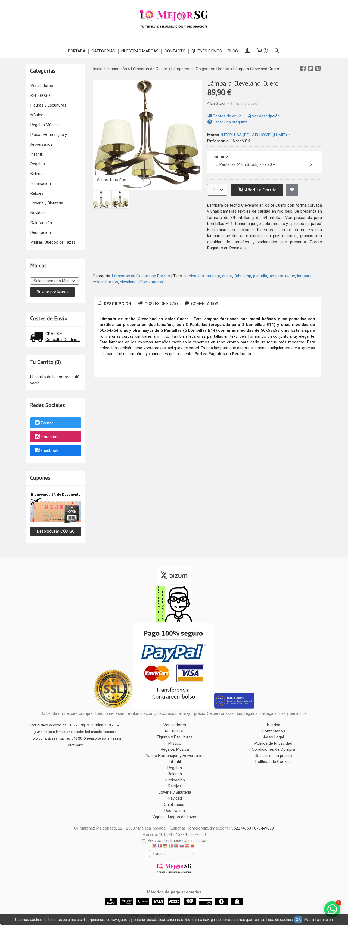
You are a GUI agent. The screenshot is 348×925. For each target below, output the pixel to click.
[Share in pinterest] (318, 68)
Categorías (103, 51)
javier (38, 732)
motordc (36, 738)
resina (116, 738)
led (87, 732)
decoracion (57, 725)
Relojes (37, 193)
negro (69, 738)
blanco (42, 725)
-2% (71, 511)
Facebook (49, 450)
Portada (76, 51)
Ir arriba (273, 724)
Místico (37, 115)
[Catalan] (193, 846)
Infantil (36, 154)
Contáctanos (273, 731)
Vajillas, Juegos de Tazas (53, 242)
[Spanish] (187, 846)
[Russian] (181, 846)
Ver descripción (266, 116)
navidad (59, 738)
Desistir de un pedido (273, 755)
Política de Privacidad (273, 743)
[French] (160, 846)
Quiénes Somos (206, 51)
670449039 (264, 828)
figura (85, 725)
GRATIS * (53, 333)
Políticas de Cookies (273, 761)
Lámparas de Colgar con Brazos (141, 276)
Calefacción (41, 222)
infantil (116, 725)
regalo (80, 738)
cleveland (128, 282)
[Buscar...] (277, 51)
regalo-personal (98, 738)
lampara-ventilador (70, 732)
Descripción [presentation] (117, 303)
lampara (213, 276)
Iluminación (40, 183)
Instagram (50, 436)
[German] (165, 846)
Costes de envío (227, 116)
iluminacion (194, 276)
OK (298, 919)
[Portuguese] (176, 846)
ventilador (75, 745)
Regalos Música (44, 124)
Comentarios (151, 282)
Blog (233, 51)
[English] (154, 846)
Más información (318, 919)
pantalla (260, 276)
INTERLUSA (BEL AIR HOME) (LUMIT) (254, 134)
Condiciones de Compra (273, 749)
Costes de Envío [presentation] (161, 303)
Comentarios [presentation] (204, 303)
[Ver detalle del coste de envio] (37, 337)
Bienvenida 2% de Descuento (55, 494)
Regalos (37, 164)
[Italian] (171, 846)
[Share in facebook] (303, 68)
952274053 (241, 828)
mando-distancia (104, 732)
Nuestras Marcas (140, 51)
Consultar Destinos (62, 339)
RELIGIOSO (40, 95)
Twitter (47, 423)
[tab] (113, 303)
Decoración (40, 232)
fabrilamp (242, 276)
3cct (32, 725)
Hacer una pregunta (230, 122)
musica (48, 738)
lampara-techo (282, 276)
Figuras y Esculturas (48, 105)
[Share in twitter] (310, 68)
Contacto (174, 51)
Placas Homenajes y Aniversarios (48, 139)
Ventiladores (41, 85)
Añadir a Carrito (260, 190)
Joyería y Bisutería (46, 203)
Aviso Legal (273, 737)
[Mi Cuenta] (247, 51)
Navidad (37, 212)
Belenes (37, 173)
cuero (227, 276)
